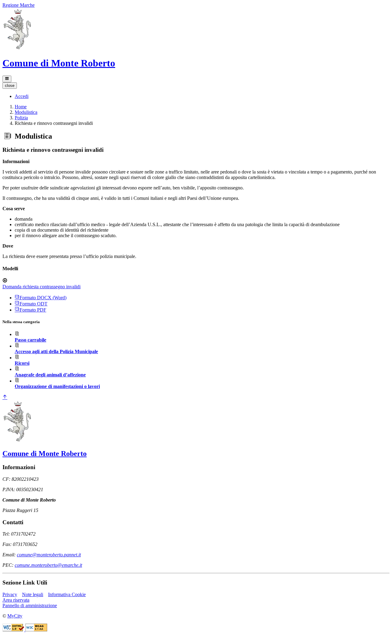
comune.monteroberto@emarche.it (48, 565)
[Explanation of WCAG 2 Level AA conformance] (36, 629)
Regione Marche (18, 5)
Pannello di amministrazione (29, 605)
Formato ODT (33, 303)
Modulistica (26, 112)
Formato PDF (33, 309)
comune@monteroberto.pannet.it (49, 554)
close (9, 85)
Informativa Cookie (67, 594)
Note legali (32, 594)
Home (21, 106)
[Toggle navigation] (6, 79)
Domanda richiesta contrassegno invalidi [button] (41, 286)
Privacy (9, 594)
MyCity (14, 615)
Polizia (21, 117)
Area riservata (15, 600)
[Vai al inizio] (4, 397)
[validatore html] (13, 629)
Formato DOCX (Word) (43, 297)
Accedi (21, 96)
